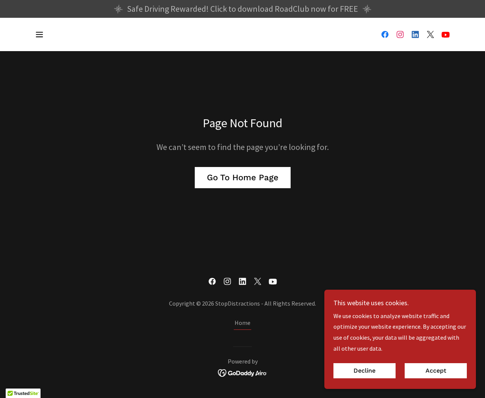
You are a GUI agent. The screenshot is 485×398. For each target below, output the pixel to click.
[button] (39, 34)
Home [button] (242, 322)
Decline (364, 371)
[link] (385, 34)
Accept (436, 371)
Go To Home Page (242, 177)
